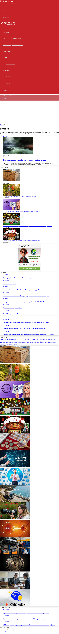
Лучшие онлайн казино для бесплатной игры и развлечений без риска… (22, 240)
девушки (27, 339)
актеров (6, 339)
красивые (2, 342)
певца (19, 342)
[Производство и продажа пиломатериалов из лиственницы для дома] (11, 180)
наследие (16, 342)
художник (6, 344)
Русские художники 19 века (13, 38)
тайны (25, 342)
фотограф (48, 342)
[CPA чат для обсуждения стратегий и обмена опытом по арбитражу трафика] (11, 210)
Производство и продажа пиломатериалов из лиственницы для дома (21, 181)
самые (22, 342)
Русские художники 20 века (13, 45)
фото (42, 342)
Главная (2, 125)
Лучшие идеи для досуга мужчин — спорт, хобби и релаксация (19, 196)
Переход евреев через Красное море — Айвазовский (24, 160)
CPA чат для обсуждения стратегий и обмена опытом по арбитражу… (21, 211)
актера (1, 339)
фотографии (54, 342)
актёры (14, 339)
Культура (6, 51)
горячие (22, 339)
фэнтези (1, 344)
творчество (30, 342)
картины (53, 339)
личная (8, 342)
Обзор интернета (10, 64)
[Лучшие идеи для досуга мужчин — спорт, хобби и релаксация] (11, 195)
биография (19, 339)
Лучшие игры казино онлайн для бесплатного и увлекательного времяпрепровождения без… (27, 226)
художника (13, 344)
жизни (31, 339)
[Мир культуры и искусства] (7, 3)
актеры (11, 339)
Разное (8, 83)
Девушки (8, 76)
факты (35, 342)
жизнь (36, 339)
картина (48, 339)
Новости (6, 57)
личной (12, 342)
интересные (43, 339)
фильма (38, 342)
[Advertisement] (29, 112)
